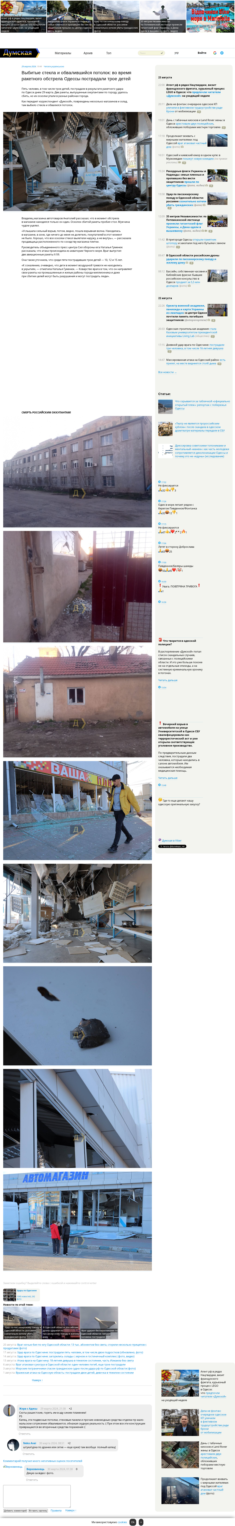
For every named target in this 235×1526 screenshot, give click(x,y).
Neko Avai (29, 1443)
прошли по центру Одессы (182, 183)
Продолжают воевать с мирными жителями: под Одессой (182, 139)
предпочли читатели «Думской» (213, 1394)
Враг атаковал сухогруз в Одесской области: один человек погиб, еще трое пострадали (70, 1364)
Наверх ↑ (37, 1380)
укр (177, 52)
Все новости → (167, 372)
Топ (108, 53)
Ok (133, 1522)
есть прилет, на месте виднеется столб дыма (196, 361)
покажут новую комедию (198, 158)
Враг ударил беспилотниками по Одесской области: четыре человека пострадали (99, 1333)
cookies (122, 1522)
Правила (56, 1510)
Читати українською (54, 66)
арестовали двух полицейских (194, 123)
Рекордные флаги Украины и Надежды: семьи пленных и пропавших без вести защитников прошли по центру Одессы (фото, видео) (70, 26)
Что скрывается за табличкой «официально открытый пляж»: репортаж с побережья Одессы (202, 404)
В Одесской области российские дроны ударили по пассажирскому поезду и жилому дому (61, 1332)
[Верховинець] (13, 1466)
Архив (88, 53)
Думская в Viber (172, 840)
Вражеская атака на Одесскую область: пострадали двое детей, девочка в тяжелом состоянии (75, 1372)
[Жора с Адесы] (9, 1415)
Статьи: (164, 393)
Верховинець (35, 1469)
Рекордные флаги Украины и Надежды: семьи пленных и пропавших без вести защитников (186, 176)
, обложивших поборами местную (193, 125)
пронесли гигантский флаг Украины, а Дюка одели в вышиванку (184, 227)
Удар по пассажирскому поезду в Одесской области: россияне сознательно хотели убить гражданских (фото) (116, 26)
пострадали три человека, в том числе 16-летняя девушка (195, 346)
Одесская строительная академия (187, 329)
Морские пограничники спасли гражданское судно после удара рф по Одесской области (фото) (76, 1368)
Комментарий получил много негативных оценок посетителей (42, 1461)
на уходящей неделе (195, 96)
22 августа (165, 298)
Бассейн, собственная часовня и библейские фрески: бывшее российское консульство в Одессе (186, 277)
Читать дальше (167, 680)
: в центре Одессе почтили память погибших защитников (186, 316)
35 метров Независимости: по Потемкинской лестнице (186, 218)
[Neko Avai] (13, 1450)
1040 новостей (24, 1296)
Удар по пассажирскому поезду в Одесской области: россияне (185, 197)
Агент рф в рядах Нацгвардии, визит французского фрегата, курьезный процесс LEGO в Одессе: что (195, 88)
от (185, 111)
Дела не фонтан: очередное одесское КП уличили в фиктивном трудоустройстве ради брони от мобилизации (215, 1421)
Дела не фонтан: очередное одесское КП (191, 104)
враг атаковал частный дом (186, 144)
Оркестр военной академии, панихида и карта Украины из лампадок (185, 309)
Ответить (25, 1433)
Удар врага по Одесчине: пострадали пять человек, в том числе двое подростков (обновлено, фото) (80, 1352)
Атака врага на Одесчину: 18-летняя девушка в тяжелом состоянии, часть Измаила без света (75, 1360)
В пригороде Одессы (179, 239)
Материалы (63, 53)
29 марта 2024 (29, 66)
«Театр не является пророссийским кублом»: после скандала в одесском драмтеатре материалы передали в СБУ (200, 427)
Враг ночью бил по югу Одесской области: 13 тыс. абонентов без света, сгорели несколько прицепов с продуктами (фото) (75, 1346)
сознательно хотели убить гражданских (186, 203)
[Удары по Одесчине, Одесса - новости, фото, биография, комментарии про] (9, 1300)
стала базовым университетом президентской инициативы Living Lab (191, 332)
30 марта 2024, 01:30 (60, 1469)
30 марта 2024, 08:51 (51, 1443)
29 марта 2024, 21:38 (53, 1408)
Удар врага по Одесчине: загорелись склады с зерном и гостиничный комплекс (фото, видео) (75, 1356)
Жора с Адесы (28, 1408)
